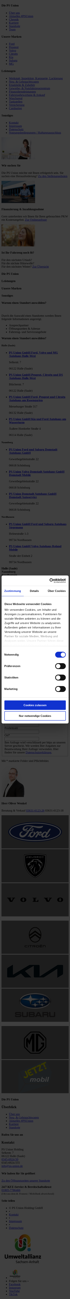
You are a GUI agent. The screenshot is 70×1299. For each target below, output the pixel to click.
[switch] (60, 666)
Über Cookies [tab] (57, 590)
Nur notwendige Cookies (35, 715)
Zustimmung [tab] (12, 590)
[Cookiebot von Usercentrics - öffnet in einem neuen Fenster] (50, 580)
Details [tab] (34, 590)
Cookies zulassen (35, 705)
